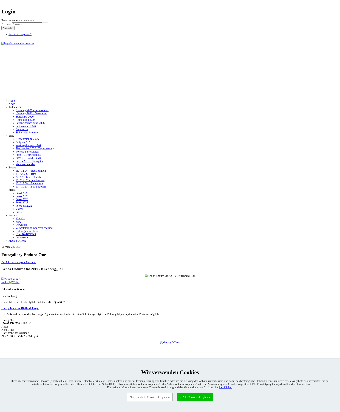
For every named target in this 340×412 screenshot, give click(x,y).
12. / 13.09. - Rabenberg (29, 183)
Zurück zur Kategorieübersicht (18, 262)
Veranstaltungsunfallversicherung (34, 227)
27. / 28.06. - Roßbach (28, 177)
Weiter (5, 282)
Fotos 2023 (22, 202)
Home (11, 100)
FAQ (18, 221)
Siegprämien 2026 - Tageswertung (35, 148)
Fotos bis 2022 (24, 205)
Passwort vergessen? (20, 34)
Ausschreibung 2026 (27, 138)
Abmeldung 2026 (25, 119)
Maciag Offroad (17, 240)
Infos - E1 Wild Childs (28, 157)
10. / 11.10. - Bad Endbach (31, 186)
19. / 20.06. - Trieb (26, 173)
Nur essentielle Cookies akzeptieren (150, 397)
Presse (19, 212)
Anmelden (8, 28)
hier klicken (225, 387)
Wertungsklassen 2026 (28, 145)
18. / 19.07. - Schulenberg (30, 180)
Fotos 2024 (22, 199)
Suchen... (6, 246)
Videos (19, 208)
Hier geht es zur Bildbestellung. (20, 308)
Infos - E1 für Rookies (28, 154)
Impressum (22, 237)
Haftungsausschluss (27, 231)
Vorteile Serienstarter (27, 151)
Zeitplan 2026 (23, 142)
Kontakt (20, 218)
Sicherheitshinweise (27, 132)
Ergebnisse (22, 129)
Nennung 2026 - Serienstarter (32, 110)
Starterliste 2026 (25, 116)
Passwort (6, 24)
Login (332, 2)
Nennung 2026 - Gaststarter (31, 113)
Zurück (17, 278)
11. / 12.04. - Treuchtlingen (31, 170)
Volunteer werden (25, 164)
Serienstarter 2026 (26, 126)
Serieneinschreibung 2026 (30, 122)
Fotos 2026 (22, 192)
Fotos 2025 (22, 196)
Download (21, 224)
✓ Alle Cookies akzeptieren (195, 397)
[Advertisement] (170, 71)
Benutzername (9, 20)
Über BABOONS (26, 234)
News (11, 103)
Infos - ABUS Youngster (29, 161)
